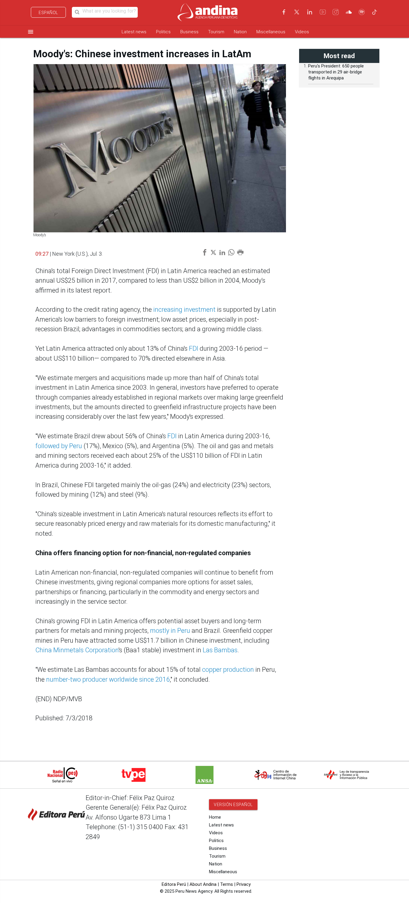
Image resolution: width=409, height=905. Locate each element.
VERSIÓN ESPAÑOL (233, 804)
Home (215, 817)
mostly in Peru (170, 630)
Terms (226, 884)
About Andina (203, 884)
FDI (193, 348)
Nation (240, 31)
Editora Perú (174, 884)
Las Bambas (220, 650)
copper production (228, 669)
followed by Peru (58, 446)
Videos (302, 31)
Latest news (134, 31)
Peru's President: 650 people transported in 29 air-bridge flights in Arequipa (336, 72)
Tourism (216, 31)
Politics (163, 31)
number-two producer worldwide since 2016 (108, 679)
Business (189, 31)
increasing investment (184, 309)
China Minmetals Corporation (77, 650)
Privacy (244, 884)
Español (48, 12)
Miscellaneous (270, 31)
